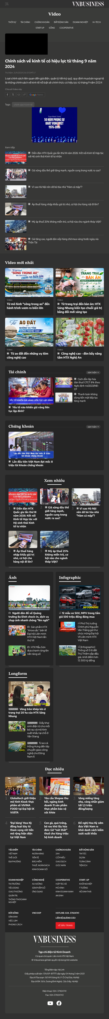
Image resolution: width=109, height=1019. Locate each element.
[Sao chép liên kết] (24, 94)
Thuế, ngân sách (41, 865)
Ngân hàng (38, 853)
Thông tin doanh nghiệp (18, 900)
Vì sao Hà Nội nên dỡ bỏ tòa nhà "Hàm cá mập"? (56, 186)
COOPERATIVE (63, 879)
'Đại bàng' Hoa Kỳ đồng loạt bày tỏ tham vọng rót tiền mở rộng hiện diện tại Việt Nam (21, 830)
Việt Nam (13, 853)
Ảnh (13, 578)
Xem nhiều (54, 481)
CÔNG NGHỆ (38, 879)
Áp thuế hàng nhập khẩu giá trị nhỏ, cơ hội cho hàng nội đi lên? (65, 204)
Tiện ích (83, 865)
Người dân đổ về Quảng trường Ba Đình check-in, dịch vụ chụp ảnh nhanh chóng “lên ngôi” (29, 616)
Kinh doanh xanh (64, 891)
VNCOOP (36, 913)
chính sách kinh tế (23, 104)
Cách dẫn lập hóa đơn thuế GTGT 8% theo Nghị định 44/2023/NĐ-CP (87, 384)
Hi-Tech (97, 22)
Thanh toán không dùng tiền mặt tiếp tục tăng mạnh (86, 397)
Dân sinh (13, 916)
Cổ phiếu (60, 857)
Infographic (70, 578)
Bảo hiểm (37, 861)
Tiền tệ (35, 857)
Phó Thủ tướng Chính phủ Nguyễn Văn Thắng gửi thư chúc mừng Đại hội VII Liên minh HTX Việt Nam (88, 632)
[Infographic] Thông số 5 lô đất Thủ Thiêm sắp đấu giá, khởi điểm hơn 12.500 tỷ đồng (88, 653)
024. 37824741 (72, 913)
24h (57, 853)
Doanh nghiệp (80, 22)
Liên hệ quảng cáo (66, 917)
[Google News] (36, 94)
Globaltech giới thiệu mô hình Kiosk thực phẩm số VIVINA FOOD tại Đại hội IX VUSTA (23, 805)
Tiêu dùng (14, 887)
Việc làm (13, 920)
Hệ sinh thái (85, 891)
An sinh (59, 895)
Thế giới (13, 857)
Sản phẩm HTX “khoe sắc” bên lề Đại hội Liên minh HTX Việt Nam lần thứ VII (37, 633)
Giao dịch (61, 861)
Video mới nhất (19, 263)
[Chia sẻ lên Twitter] (13, 94)
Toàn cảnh (85, 861)
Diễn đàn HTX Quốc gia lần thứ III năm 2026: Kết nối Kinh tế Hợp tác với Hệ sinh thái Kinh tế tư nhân (25, 517)
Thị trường (14, 883)
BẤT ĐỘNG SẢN (86, 849)
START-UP (84, 879)
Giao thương (16, 891)
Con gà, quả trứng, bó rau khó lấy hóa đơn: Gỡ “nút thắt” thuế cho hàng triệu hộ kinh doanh (56, 830)
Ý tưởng (83, 887)
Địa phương (15, 861)
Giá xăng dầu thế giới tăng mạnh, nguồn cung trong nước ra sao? (66, 170)
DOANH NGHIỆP (16, 879)
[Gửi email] (18, 94)
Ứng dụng (37, 891)
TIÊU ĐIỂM (13, 849)
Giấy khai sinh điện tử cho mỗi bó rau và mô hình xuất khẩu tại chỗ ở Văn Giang (38, 729)
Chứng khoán (41, 22)
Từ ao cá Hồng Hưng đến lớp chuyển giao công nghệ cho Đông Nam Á (38, 749)
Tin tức (82, 853)
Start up (40, 27)
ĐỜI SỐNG (13, 913)
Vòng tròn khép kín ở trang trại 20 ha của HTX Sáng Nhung (27, 712)
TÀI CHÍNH (37, 849)
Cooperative (66, 27)
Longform (18, 674)
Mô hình (60, 887)
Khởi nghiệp (85, 883)
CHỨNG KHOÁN (63, 849)
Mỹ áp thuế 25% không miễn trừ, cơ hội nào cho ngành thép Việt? (66, 221)
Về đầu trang (65, 925)
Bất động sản (61, 22)
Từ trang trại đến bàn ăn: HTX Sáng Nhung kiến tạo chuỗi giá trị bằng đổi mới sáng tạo (79, 307)
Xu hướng (37, 883)
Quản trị (13, 895)
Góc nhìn (61, 865)
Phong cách (15, 924)
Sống (52, 27)
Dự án (82, 857)
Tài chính (25, 22)
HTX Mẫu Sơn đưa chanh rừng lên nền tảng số (38, 650)
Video (54, 14)
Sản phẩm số (38, 887)
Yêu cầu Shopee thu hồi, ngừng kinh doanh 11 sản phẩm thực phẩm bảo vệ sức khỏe (56, 805)
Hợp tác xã (61, 883)
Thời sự (12, 22)
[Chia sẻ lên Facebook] (7, 94)
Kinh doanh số (40, 869)
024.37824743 (57, 995)
